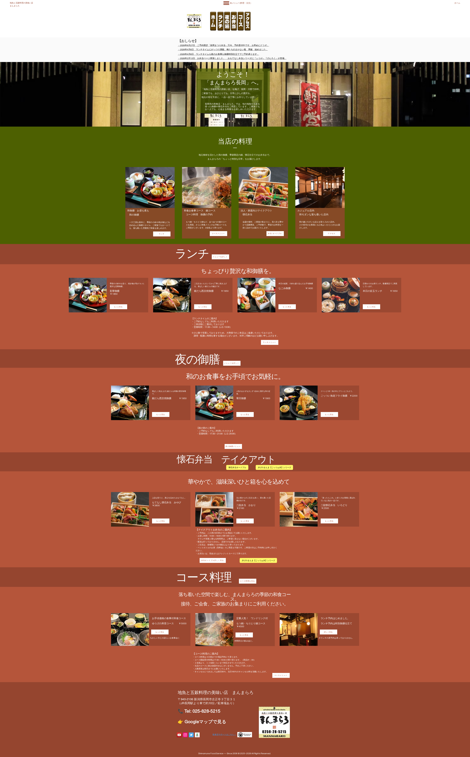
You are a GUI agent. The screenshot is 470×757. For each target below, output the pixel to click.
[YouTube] (179, 734)
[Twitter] (191, 734)
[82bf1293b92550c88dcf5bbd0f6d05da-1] (197, 734)
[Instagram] (185, 734)
